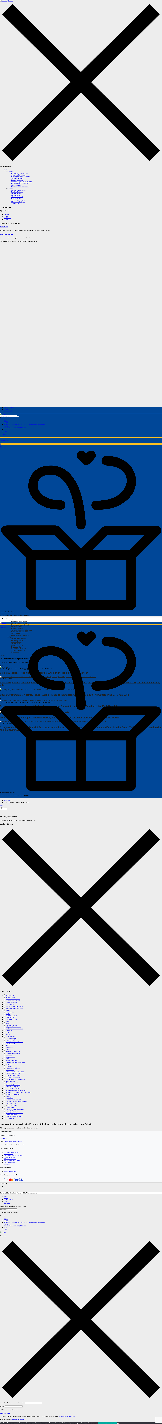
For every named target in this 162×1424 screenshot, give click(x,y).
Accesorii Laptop (16, 193)
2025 (5, 429)
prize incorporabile (11, 1060)
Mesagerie (7, 1164)
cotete (7, 1021)
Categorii (10, 171)
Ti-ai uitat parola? (5, 1413)
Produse (6, 170)
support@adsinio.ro (6, 234)
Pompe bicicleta (10, 1057)
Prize (7, 1058)
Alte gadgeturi (10, 1004)
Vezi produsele (8, 411)
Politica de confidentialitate (12, 1160)
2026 (5, 431)
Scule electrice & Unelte (18, 200)
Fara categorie (10, 1118)
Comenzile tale (8, 1154)
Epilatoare (9, 1030)
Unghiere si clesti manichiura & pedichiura (18, 1092)
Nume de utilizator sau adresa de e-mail (12, 1403)
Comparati (7, 216)
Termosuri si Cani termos (13, 1085)
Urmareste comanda (10, 407)
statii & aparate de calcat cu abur (15, 1079)
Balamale (8, 1010)
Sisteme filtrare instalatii (13, 1073)
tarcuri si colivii (10, 1081)
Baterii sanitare (10, 1012)
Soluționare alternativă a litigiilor (13, 1155)
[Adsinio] (6, 1)
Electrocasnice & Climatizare (19, 183)
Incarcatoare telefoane (12, 1038)
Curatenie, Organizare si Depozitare (21, 182)
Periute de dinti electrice (13, 1053)
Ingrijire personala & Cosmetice (20, 176)
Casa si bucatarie (16, 185)
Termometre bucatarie (12, 1083)
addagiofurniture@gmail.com (13, 1141)
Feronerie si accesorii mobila (19, 173)
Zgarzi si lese (15, 203)
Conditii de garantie (9, 1157)
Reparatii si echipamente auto (20, 187)
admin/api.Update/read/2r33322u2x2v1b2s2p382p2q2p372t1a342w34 (24, 424)
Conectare (15, 1410)
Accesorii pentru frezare (13, 999)
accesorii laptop (10, 995)
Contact (6, 219)
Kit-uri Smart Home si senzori (14, 1042)
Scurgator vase (10, 1070)
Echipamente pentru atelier (13, 1027)
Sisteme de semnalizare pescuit (15, 1072)
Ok (99, 1423)
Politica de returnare (10, 1159)
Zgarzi (7, 1096)
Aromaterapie (13, 1105)
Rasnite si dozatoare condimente (15, 1062)
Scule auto (9, 1066)
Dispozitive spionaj (11, 1025)
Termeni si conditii (9, 1162)
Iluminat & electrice (17, 180)
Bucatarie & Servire (17, 192)
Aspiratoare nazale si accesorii (14, 1008)
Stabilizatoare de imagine (13, 1075)
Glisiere (6, 421)
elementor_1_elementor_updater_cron (15, 428)
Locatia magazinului (10, 1171)
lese (7, 1045)
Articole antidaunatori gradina (14, 1006)
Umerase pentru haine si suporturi (16, 1090)
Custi (7, 1023)
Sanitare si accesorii (17, 178)
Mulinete (8, 1049)
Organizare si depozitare (13, 1051)
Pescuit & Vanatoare (12, 1111)
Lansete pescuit (10, 1044)
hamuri (8, 1034)
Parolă (2, 1406)
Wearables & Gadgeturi (18, 202)
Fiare (7, 1032)
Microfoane (9, 1047)
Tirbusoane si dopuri (12, 1086)
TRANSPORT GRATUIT (13, 1088)
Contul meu (7, 218)
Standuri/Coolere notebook (14, 1077)
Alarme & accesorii (17, 197)
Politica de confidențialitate (109, 1423)
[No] (118, 1423)
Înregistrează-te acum (18, 1419)
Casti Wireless (10, 1017)
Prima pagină (8, 800)
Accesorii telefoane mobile (19, 175)
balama (6, 422)
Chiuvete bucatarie (11, 1019)
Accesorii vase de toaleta (18, 190)
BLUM (8, 1014)
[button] (81, 445)
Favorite (6, 214)
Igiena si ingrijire (16, 198)
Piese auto (9, 1055)
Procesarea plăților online (11, 1152)
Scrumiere (9, 1064)
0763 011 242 (4, 227)
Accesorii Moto (15, 195)
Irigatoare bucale (10, 1040)
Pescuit (6, 426)
